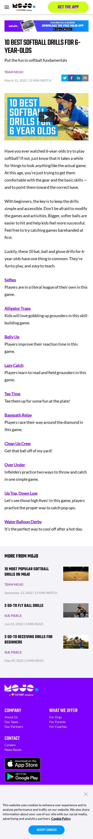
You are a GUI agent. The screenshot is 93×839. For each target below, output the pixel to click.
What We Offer (63, 710)
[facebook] (71, 78)
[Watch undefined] (46, 117)
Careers (10, 745)
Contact (12, 738)
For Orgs (55, 717)
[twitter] (64, 78)
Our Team (11, 722)
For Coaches (58, 726)
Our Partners (14, 726)
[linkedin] (78, 78)
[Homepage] (24, 7)
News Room (13, 750)
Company (13, 710)
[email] (85, 78)
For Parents (57, 722)
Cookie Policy (61, 818)
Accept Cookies (46, 830)
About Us (11, 717)
